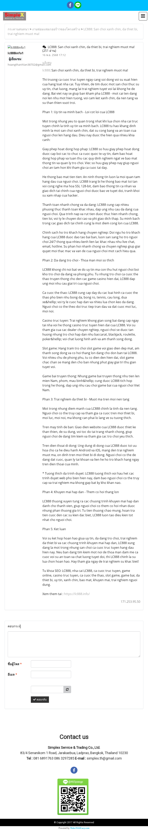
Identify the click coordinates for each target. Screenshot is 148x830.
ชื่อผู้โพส (15, 664)
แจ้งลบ (46, 62)
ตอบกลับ (41, 699)
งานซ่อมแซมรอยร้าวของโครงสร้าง (56, 29)
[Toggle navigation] (143, 16)
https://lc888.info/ (77, 594)
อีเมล (12, 674)
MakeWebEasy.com (79, 828)
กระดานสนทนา (18, 29)
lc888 (46, 70)
